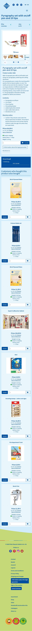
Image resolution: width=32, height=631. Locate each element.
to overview (4, 25)
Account (13, 565)
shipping (11, 130)
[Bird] (16, 366)
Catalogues (14, 608)
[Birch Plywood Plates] (16, 190)
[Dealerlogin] (21, 4)
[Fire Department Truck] (16, 453)
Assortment (14, 597)
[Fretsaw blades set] (16, 234)
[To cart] (28, 217)
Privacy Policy (15, 573)
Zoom (17, 52)
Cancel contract (16, 588)
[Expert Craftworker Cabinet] (16, 322)
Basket (13, 562)
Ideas (12, 602)
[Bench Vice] (16, 497)
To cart (26, 143)
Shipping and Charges (17, 576)
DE (25, 4)
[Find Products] (14, 4)
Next (26, 62)
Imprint (13, 568)
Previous (5, 62)
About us (13, 611)
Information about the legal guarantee (15, 147)
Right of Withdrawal (7, 132)
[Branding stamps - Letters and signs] (16, 409)
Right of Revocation (16, 585)
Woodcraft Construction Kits (19, 605)
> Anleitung (11, 162)
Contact (13, 559)
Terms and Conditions (17, 570)
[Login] (18, 4)
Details (5, 217)
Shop (12, 599)
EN (28, 4)
